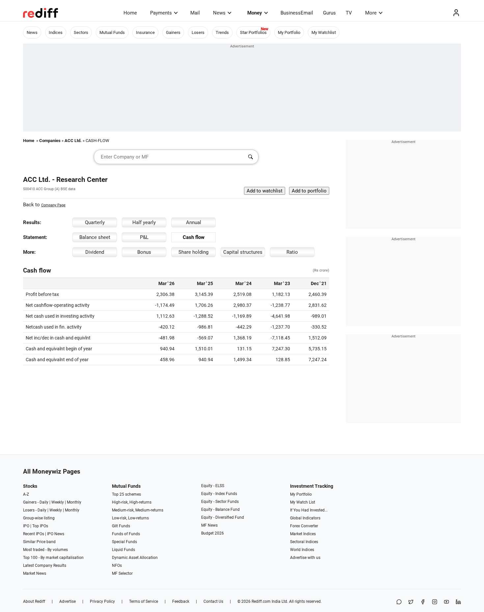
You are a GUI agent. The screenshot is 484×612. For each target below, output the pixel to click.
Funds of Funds (126, 534)
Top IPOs (40, 526)
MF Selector (122, 573)
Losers (198, 32)
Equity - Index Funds (219, 493)
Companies (50, 140)
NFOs (117, 565)
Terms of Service (143, 601)
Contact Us (213, 601)
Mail (195, 13)
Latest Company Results (44, 565)
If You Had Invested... (309, 510)
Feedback (180, 601)
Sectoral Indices (304, 541)
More (371, 13)
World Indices (302, 549)
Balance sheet (94, 237)
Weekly (57, 502)
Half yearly (144, 222)
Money (254, 13)
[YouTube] (446, 602)
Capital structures (242, 252)
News (219, 13)
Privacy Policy (102, 601)
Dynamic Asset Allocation (135, 557)
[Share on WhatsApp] (399, 602)
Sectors (81, 32)
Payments (161, 13)
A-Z (26, 494)
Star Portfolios (253, 32)
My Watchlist (323, 32)
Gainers (173, 32)
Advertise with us (305, 557)
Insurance (145, 32)
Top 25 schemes (126, 494)
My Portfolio (289, 32)
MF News (209, 525)
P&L (144, 237)
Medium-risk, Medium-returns (137, 510)
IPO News (55, 534)
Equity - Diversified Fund (222, 517)
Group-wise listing (39, 518)
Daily (44, 502)
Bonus (144, 252)
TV (349, 13)
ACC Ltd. (73, 140)
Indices (56, 32)
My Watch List (302, 502)
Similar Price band (39, 541)
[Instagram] (434, 602)
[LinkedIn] (458, 602)
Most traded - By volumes (45, 549)
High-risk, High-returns (131, 502)
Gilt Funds (121, 526)
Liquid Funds (123, 549)
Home (130, 13)
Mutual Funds (112, 32)
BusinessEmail (297, 13)
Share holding (193, 252)
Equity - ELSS (212, 485)
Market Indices (303, 534)
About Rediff (34, 601)
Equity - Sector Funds (220, 501)
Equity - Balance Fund (220, 509)
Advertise (67, 601)
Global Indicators (305, 518)
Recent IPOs (33, 534)
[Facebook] (422, 602)
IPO (26, 526)
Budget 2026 (212, 533)
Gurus (329, 13)
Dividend (94, 252)
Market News (34, 573)
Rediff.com (261, 601)
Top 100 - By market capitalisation (53, 557)
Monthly (74, 502)
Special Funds (124, 541)
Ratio (292, 252)
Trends (222, 32)
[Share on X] (411, 602)
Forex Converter (304, 526)
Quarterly (95, 222)
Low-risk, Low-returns (130, 518)
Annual (193, 222)
